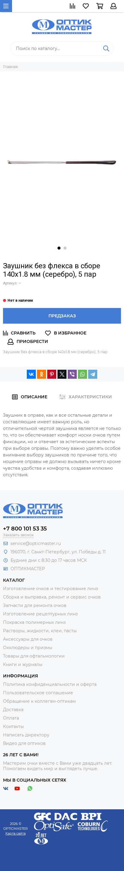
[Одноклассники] (41, 374)
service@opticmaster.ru (36, 543)
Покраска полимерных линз (34, 622)
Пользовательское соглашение (38, 692)
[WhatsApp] (82, 374)
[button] (58, 248)
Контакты (13, 726)
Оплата (11, 718)
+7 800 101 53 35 (25, 528)
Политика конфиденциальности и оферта (50, 684)
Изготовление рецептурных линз (40, 614)
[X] (62, 374)
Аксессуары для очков (28, 639)
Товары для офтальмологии (34, 656)
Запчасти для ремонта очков (35, 605)
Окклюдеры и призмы (27, 647)
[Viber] (72, 374)
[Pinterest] (51, 374)
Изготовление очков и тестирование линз (50, 588)
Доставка (13, 709)
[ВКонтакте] (31, 374)
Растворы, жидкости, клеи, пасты (40, 630)
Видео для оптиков (24, 743)
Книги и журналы (22, 664)
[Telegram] (92, 374)
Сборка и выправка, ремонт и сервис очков (52, 597)
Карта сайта (15, 833)
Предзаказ (62, 316)
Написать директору (26, 735)
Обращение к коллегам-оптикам (39, 701)
